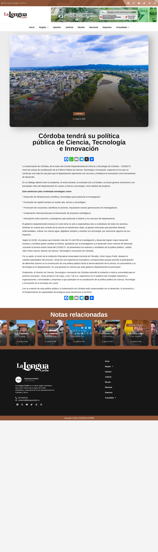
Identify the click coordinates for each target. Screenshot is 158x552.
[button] (44, 27)
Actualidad (121, 27)
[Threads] (150, 3)
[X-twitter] (134, 3)
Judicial (69, 27)
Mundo (81, 27)
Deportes (107, 27)
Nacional (93, 27)
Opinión (57, 27)
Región (42, 27)
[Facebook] (128, 3)
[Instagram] (155, 3)
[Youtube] (139, 3)
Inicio (31, 27)
